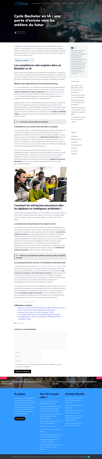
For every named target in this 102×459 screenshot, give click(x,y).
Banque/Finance (76, 139)
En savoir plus (20, 418)
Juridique (74, 151)
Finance (64, 3)
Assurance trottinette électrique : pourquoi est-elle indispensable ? (21, 383)
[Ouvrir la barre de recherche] (86, 3)
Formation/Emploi (36, 3)
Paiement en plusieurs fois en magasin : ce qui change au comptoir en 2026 (74, 418)
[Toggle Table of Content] (31, 60)
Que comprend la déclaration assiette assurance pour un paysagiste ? (74, 400)
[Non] (100, 457)
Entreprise (57, 3)
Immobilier (71, 3)
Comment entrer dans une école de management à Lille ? (36, 312)
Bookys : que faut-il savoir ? (48, 426)
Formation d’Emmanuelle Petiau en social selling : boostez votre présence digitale (50, 416)
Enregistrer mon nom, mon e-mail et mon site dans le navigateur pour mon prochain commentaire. (39, 365)
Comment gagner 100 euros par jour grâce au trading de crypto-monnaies (51, 447)
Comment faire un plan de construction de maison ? (78, 119)
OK (88, 456)
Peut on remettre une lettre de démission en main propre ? (37, 310)
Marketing (80, 3)
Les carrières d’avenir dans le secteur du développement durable (39, 314)
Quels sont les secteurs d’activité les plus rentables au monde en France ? (41, 308)
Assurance (46, 3)
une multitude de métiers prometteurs (50, 266)
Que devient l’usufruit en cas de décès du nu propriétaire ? (78, 102)
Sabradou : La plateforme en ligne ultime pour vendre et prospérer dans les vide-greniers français (50, 409)
